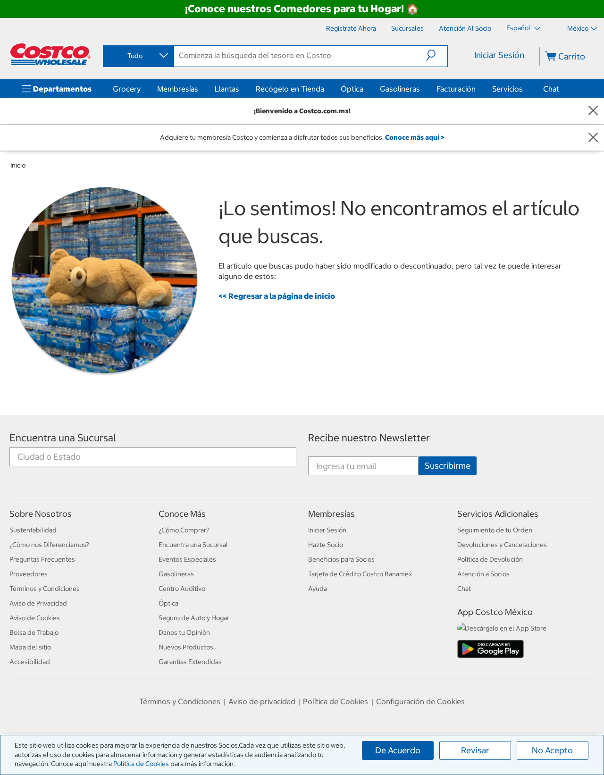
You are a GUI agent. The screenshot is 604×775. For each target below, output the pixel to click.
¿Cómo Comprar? (184, 530)
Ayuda (317, 588)
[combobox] (137, 56)
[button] (436, 55)
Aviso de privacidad (261, 701)
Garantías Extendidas (190, 661)
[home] (50, 54)
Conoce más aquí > (414, 137)
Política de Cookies (141, 763)
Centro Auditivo (182, 588)
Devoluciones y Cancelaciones (502, 544)
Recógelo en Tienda (290, 88)
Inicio (17, 165)
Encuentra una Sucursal (62, 437)
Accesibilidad (29, 661)
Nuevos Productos (186, 647)
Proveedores (28, 574)
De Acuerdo (397, 750)
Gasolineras (400, 88)
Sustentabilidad (33, 530)
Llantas (227, 88)
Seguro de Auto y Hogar (194, 618)
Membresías (177, 88)
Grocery (127, 88)
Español (519, 28)
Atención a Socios (483, 574)
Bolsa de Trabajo (34, 632)
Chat (551, 88)
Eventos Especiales (187, 559)
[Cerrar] (593, 111)
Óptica (352, 88)
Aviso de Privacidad (38, 603)
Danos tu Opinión (184, 632)
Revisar (475, 750)
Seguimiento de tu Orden (494, 530)
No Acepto (552, 750)
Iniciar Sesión (499, 55)
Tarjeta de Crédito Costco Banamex (360, 574)
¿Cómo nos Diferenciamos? (49, 544)
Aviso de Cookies (34, 618)
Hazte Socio (325, 544)
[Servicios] (525, 88)
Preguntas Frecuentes (42, 559)
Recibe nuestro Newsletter (369, 437)
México (577, 28)
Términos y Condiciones (44, 588)
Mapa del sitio (30, 647)
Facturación (456, 88)
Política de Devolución (490, 559)
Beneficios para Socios (341, 559)
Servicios (507, 88)
